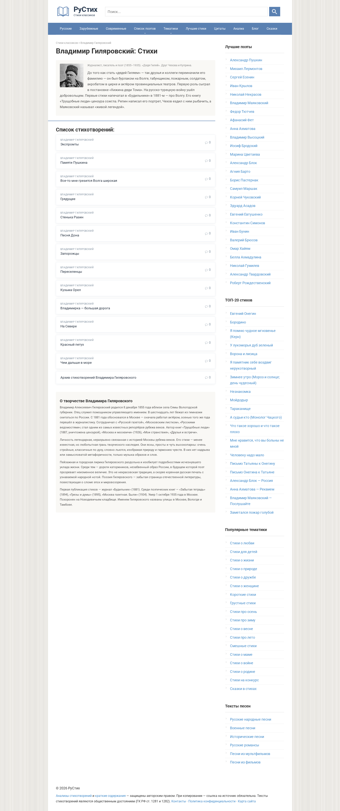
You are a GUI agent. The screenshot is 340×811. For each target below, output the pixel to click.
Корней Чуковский (245, 197)
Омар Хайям (240, 248)
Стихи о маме (241, 654)
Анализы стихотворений (74, 796)
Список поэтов (145, 28)
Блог (255, 28)
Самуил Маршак (243, 188)
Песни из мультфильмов (250, 754)
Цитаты (219, 28)
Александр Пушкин (246, 60)
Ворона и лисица (243, 354)
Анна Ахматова (242, 129)
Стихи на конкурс (244, 680)
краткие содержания (110, 796)
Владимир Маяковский (249, 103)
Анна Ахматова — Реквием (252, 489)
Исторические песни (247, 737)
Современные (116, 28)
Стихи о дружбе (243, 577)
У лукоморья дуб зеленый (251, 345)
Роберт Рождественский (250, 283)
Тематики (171, 28)
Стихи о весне (241, 629)
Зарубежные (88, 28)
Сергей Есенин (242, 77)
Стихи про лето (242, 637)
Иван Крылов (241, 86)
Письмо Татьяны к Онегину (252, 463)
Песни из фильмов (245, 762)
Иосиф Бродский (243, 146)
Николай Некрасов (245, 94)
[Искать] (274, 11)
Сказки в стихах (243, 689)
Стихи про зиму (242, 620)
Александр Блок (243, 163)
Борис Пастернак (244, 180)
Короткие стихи (243, 594)
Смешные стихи (243, 646)
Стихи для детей (243, 552)
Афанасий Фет (242, 120)
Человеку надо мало (247, 455)
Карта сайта (247, 801)
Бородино (238, 322)
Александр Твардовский (250, 274)
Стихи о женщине (244, 586)
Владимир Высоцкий (247, 137)
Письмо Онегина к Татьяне (252, 472)
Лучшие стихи (196, 28)
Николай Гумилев (244, 266)
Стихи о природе (243, 569)
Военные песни (242, 728)
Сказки (272, 28)
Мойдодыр (239, 400)
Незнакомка (240, 391)
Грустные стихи (243, 603)
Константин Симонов (247, 223)
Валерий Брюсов (244, 240)
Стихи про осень (243, 612)
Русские (66, 28)
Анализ (238, 28)
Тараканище (240, 409)
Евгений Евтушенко (246, 214)
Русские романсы (244, 745)
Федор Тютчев (242, 111)
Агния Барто (240, 171)
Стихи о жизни (242, 560)
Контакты (178, 801)
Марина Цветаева (245, 154)
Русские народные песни (250, 719)
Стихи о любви (242, 543)
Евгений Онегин (243, 313)
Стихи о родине (242, 672)
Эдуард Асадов (242, 206)
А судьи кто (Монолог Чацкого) (256, 417)
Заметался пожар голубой (251, 512)
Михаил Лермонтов (246, 69)
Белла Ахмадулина (245, 257)
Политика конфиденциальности (212, 801)
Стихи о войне (241, 663)
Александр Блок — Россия (251, 481)
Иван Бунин (239, 231)
